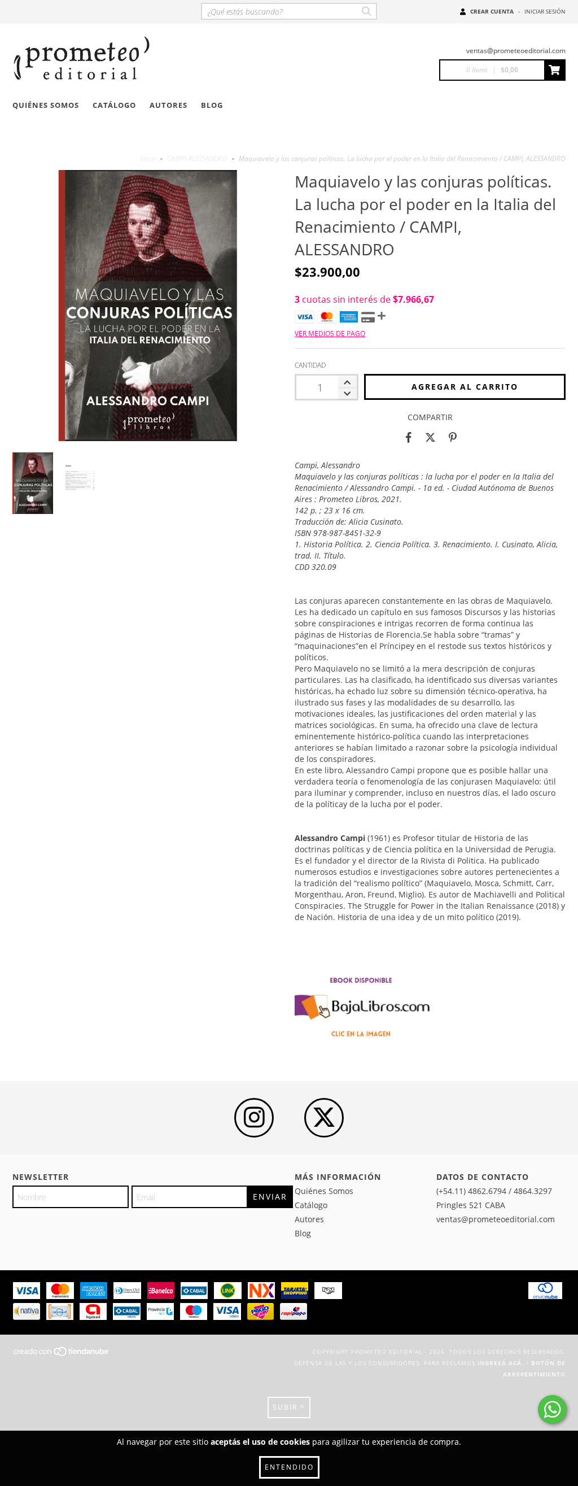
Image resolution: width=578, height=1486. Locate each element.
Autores (168, 105)
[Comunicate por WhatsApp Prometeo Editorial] (552, 1409)
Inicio (148, 158)
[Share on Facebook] (408, 437)
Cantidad (310, 365)
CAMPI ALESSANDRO (197, 158)
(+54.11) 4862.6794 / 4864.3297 (494, 1191)
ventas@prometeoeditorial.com (516, 50)
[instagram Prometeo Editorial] (254, 1118)
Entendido (289, 1467)
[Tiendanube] (61, 1355)
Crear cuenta (492, 11)
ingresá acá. (501, 1363)
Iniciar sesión (545, 11)
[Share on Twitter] (430, 437)
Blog (212, 105)
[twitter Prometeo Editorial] (324, 1118)
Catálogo (114, 105)
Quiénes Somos (45, 105)
